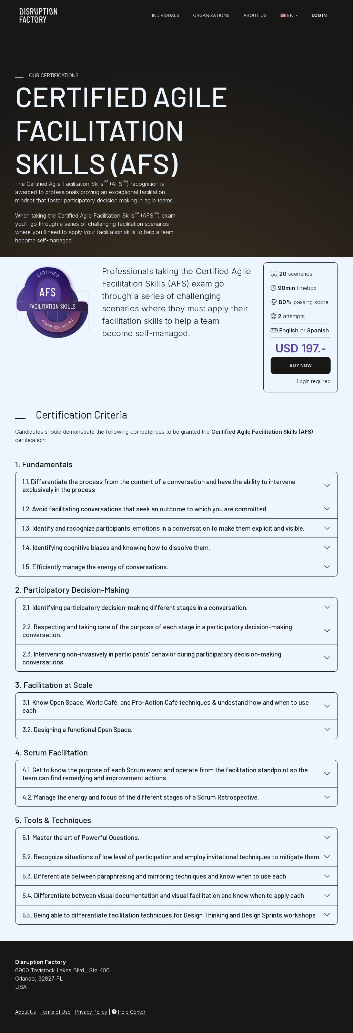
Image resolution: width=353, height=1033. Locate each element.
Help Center (131, 1012)
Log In (319, 15)
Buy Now (301, 365)
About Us (25, 1012)
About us (254, 15)
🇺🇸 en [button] (287, 15)
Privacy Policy (91, 1012)
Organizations (211, 15)
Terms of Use (55, 1012)
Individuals (165, 15)
